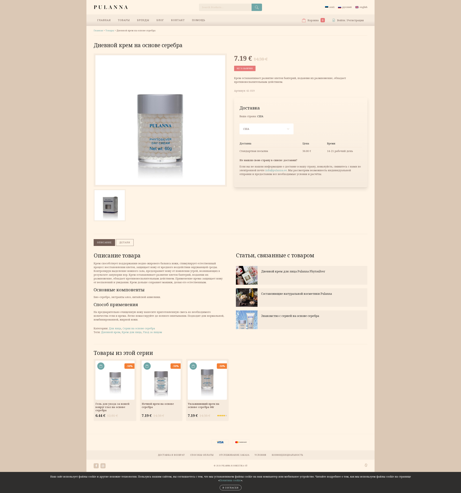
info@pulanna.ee (276, 170)
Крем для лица (132, 332)
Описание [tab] (104, 242)
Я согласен (231, 487)
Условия (260, 454)
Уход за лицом (152, 332)
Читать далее (301, 275)
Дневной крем (110, 332)
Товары (124, 20)
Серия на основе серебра (139, 328)
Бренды (143, 20)
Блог (160, 20)
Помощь (198, 20)
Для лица (115, 328)
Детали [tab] (124, 242)
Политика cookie (230, 480)
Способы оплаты (202, 454)
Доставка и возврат (171, 454)
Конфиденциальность (287, 454)
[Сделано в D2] (366, 465)
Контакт (178, 20)
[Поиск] (257, 7)
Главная (104, 20)
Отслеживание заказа (234, 454)
